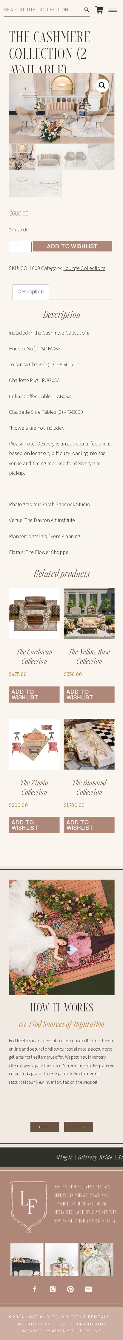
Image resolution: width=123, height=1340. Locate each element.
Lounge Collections (84, 268)
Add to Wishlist (72, 245)
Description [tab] (31, 292)
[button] (102, 85)
